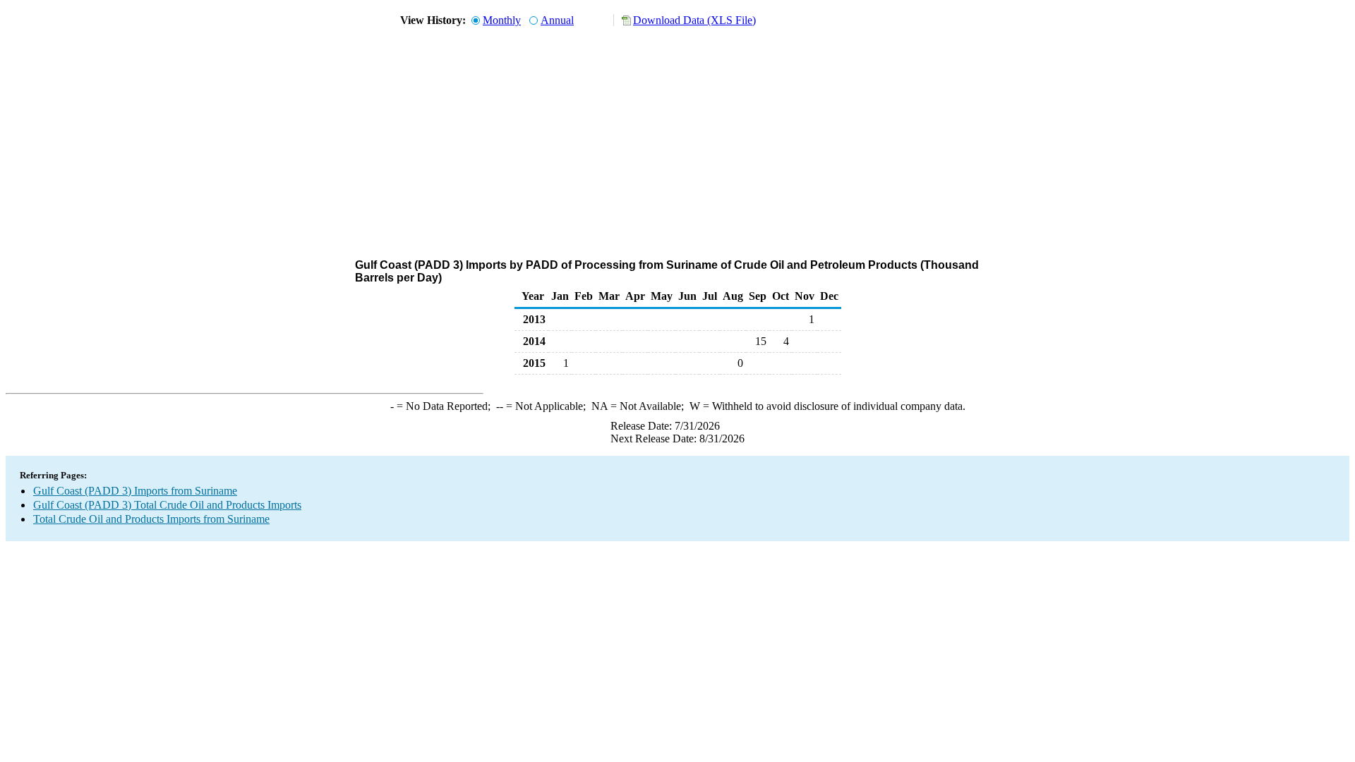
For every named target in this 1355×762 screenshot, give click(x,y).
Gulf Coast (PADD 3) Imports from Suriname (135, 491)
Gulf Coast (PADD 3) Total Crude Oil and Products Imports (167, 505)
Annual (557, 20)
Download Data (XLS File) (694, 20)
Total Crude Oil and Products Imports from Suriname (151, 519)
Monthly (502, 20)
